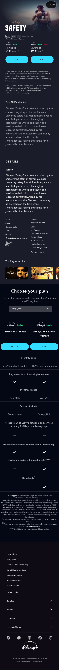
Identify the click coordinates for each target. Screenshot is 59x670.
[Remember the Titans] (16, 273)
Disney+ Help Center (32, 527)
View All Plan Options (16, 102)
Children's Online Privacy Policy (17, 565)
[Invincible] (42, 273)
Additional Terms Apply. (20, 93)
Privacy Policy (11, 559)
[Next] (54, 273)
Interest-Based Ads (13, 586)
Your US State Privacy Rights (16, 570)
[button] (29, 592)
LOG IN (51, 5)
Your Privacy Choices (13, 581)
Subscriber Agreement (14, 575)
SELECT (16, 59)
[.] (8, 638)
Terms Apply (12, 496)
